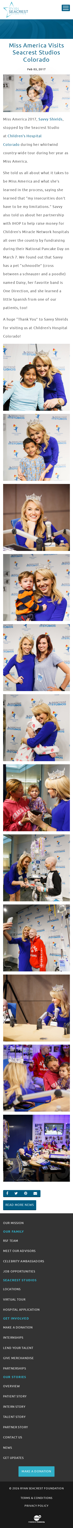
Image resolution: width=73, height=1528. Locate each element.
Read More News (19, 1205)
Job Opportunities (19, 1271)
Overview (11, 1386)
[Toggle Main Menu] (66, 8)
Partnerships (14, 1368)
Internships (13, 1338)
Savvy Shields (51, 119)
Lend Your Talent (18, 1348)
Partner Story (15, 1427)
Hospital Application (21, 1310)
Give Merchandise (18, 1358)
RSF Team (10, 1241)
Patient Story (15, 1396)
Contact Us (12, 1437)
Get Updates (13, 1458)
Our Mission (13, 1223)
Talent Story (14, 1417)
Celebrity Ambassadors (23, 1261)
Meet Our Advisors (19, 1251)
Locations (12, 1289)
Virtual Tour (14, 1300)
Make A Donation (18, 1327)
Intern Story (14, 1407)
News (7, 1448)
